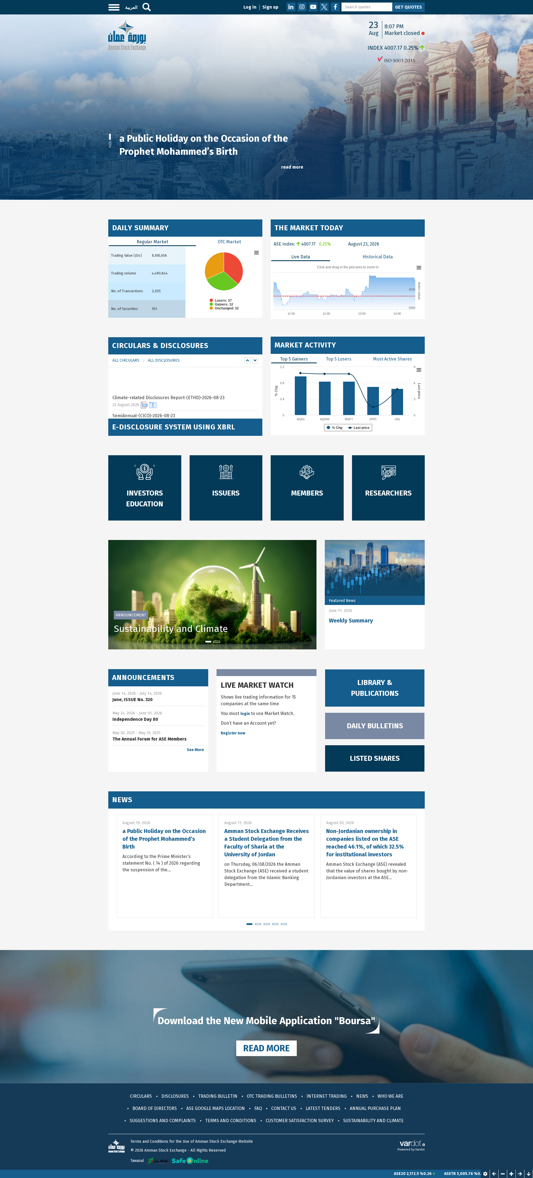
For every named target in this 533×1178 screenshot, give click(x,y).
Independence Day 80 (135, 719)
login (245, 713)
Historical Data (378, 256)
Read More (266, 1048)
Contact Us (283, 1108)
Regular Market (152, 241)
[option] (266, 107)
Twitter (324, 6)
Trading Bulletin (217, 1096)
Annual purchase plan (375, 1108)
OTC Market (229, 241)
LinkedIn (290, 6)
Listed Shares (375, 758)
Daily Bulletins (375, 726)
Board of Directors (154, 1108)
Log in (250, 7)
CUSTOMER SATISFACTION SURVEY (300, 1120)
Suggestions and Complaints (163, 1120)
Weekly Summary (351, 620)
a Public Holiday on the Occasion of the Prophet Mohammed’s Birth (164, 839)
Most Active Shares (392, 359)
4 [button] (275, 926)
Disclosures (175, 1096)
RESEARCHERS (388, 493)
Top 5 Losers (338, 359)
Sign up (270, 7)
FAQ (258, 1108)
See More (195, 749)
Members (307, 493)
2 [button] (112, 145)
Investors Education (144, 498)
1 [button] (112, 137)
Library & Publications (375, 688)
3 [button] (267, 926)
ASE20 (343, 1173)
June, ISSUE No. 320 (132, 699)
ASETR (393, 1173)
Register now (233, 733)
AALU (446, 1173)
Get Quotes (408, 7)
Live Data (300, 256)
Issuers (226, 493)
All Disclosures (164, 360)
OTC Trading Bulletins (272, 1096)
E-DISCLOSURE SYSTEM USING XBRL (173, 427)
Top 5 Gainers (294, 359)
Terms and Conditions (230, 1120)
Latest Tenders (323, 1108)
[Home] (127, 34)
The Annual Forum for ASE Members (149, 739)
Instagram (302, 6)
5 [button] (284, 926)
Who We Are (390, 1096)
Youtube (313, 6)
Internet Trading (326, 1096)
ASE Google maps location (215, 1108)
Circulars (141, 1096)
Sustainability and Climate (171, 628)
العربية (131, 7)
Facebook (335, 6)
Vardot (420, 1149)
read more (292, 167)
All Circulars (125, 360)
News (122, 800)
